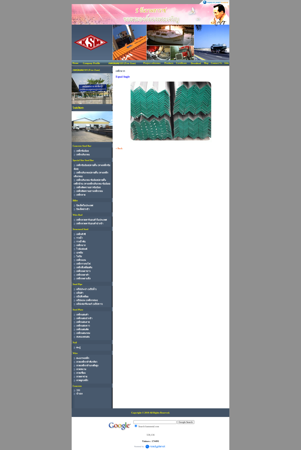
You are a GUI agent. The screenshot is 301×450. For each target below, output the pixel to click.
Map (206, 63)
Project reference (152, 63)
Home (75, 63)
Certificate (181, 63)
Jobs (226, 63)
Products (168, 63)
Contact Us (216, 63)
